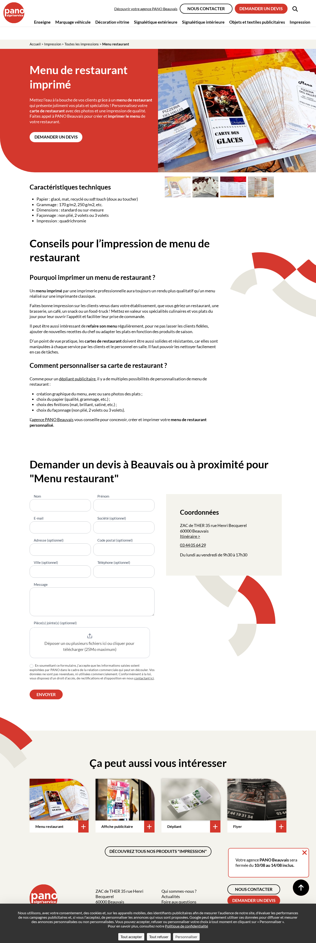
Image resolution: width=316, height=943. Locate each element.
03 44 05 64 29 (193, 545)
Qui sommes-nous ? (178, 891)
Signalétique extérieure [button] (155, 22)
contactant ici (144, 678)
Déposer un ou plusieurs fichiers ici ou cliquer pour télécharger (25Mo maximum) (89, 646)
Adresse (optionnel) (49, 540)
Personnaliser (186, 936)
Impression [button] (300, 22)
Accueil (35, 44)
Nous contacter (206, 8)
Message (41, 584)
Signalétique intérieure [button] (203, 22)
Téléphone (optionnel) (113, 562)
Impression (52, 44)
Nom (37, 496)
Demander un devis (261, 8)
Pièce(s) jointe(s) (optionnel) (55, 623)
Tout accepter (131, 936)
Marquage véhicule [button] (73, 22)
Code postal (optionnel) (115, 540)
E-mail (38, 518)
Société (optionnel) (111, 518)
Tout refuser (158, 936)
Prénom (103, 496)
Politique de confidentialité (186, 926)
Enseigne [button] (42, 22)
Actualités (170, 896)
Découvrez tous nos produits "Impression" (158, 851)
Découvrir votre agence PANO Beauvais (145, 8)
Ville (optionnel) (46, 562)
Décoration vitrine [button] (112, 22)
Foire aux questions (178, 901)
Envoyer (46, 694)
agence (38, 419)
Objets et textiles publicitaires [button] (257, 22)
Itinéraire (188, 536)
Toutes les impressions (82, 44)
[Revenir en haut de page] (301, 888)
